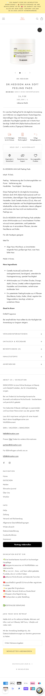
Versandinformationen (15, 334)
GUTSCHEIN (8, 480)
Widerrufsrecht (8, 527)
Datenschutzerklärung (11, 531)
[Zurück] (15, 72)
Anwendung (9, 364)
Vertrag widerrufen (22, 544)
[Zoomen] (40, 30)
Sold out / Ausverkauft (22, 147)
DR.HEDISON (22, 79)
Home (5, 476)
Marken (5, 484)
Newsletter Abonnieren (19, 651)
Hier (10, 439)
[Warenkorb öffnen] (42, 18)
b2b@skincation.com (10, 456)
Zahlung (6, 514)
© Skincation (22, 669)
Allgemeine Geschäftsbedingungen (16, 522)
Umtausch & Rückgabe (14, 341)
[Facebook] (4, 462)
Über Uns (6, 492)
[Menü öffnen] (3, 19)
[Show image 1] (19, 72)
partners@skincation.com (12, 445)
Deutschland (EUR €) (21, 664)
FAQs (5, 510)
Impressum (7, 539)
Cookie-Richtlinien (9, 535)
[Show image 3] (25, 72)
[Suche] (37, 19)
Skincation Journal (9, 488)
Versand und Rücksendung (12, 518)
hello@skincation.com (11, 433)
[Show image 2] (22, 72)
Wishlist (6, 497)
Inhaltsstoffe (10, 356)
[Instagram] (9, 462)
